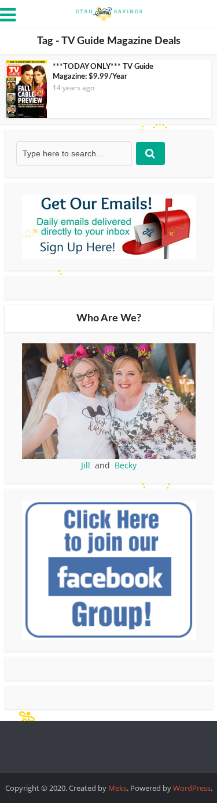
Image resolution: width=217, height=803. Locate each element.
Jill (85, 465)
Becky (126, 465)
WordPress (192, 788)
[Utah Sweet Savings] (109, 12)
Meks (117, 788)
